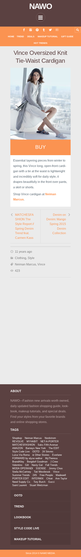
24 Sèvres (47, 451)
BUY (40, 147)
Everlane (57, 455)
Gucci (51, 482)
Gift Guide (67, 36)
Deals (30, 36)
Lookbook (22, 517)
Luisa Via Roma (21, 455)
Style (31, 258)
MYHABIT (32, 441)
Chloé (49, 478)
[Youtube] (57, 30)
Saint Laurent (19, 485)
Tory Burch (39, 482)
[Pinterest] (37, 30)
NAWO (40, 6)
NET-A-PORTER (49, 441)
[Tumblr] (43, 30)
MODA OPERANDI (22, 468)
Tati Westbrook (42, 472)
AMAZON (17, 448)
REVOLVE (18, 441)
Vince (41, 264)
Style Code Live (21, 451)
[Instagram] (30, 30)
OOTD (35, 451)
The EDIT (54, 448)
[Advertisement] (40, 336)
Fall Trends (51, 465)
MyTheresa (51, 458)
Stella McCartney (21, 472)
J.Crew (54, 461)
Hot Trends (40, 43)
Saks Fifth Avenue (48, 445)
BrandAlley (18, 461)
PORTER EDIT (20, 478)
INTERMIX (38, 478)
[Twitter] (50, 30)
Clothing (20, 258)
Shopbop (17, 438)
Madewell (61, 475)
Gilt (27, 465)
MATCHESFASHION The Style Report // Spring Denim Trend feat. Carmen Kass (24, 226)
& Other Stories (40, 455)
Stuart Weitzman (39, 485)
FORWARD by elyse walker (27, 458)
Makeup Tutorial (48, 36)
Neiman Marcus (25, 264)
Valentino (17, 465)
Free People (46, 475)
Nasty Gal (37, 465)
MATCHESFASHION (23, 445)
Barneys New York (36, 448)
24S (35, 475)
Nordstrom (50, 438)
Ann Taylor (61, 478)
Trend (20, 36)
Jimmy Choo (56, 468)
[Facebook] (24, 30)
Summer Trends (21, 475)
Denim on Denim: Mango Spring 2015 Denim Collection (56, 224)
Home (11, 36)
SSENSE (41, 468)
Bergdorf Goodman (37, 461)
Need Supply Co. (21, 482)
